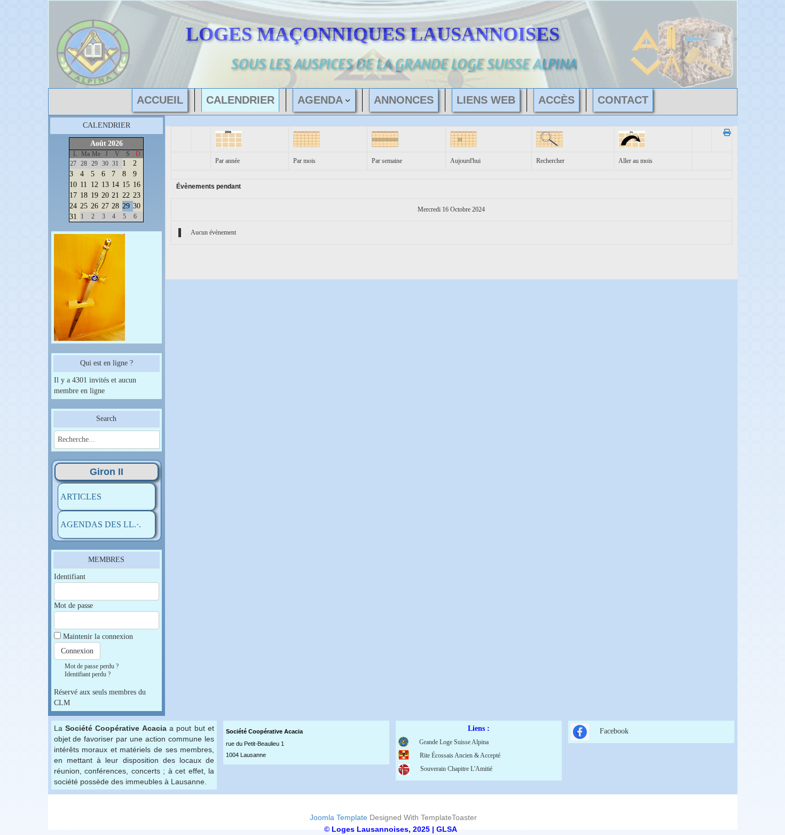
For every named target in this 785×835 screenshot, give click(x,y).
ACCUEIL (160, 100)
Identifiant (69, 577)
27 (105, 206)
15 (126, 185)
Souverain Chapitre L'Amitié (456, 768)
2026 (115, 143)
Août (98, 143)
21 (115, 195)
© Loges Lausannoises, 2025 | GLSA (390, 829)
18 (84, 195)
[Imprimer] (723, 133)
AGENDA (320, 100)
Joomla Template (338, 817)
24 (73, 206)
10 (73, 185)
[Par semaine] (385, 139)
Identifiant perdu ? (88, 674)
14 (115, 185)
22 (126, 195)
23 (136, 195)
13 (105, 185)
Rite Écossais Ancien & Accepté (460, 755)
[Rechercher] (549, 139)
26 (94, 206)
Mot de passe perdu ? (92, 666)
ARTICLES (80, 496)
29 (126, 206)
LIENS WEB (486, 100)
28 (115, 206)
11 (83, 185)
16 (136, 185)
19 (94, 195)
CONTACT (623, 100)
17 (73, 195)
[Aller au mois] (631, 139)
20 (105, 195)
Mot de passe (73, 606)
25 (84, 206)
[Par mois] (306, 139)
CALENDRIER (240, 100)
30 (136, 206)
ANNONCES (404, 100)
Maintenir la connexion (98, 637)
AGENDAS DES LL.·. (100, 524)
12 (94, 185)
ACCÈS (556, 100)
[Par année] (228, 139)
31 (73, 217)
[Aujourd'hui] (463, 139)
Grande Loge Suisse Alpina (454, 742)
